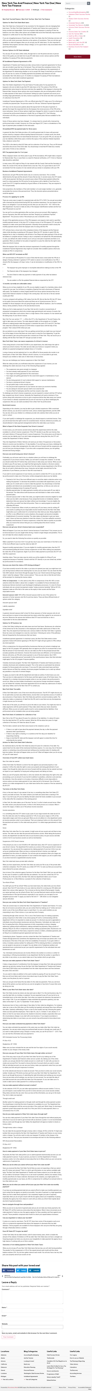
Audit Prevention (74, 38)
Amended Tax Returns (76, 25)
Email (4, 1315)
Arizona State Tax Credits (77, 32)
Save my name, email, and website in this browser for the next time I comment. (29, 1333)
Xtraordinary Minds (13, 1387)
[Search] (88, 3)
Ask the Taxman (74, 34)
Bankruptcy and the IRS (76, 42)
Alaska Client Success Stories (79, 19)
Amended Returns (75, 23)
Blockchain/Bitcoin (75, 44)
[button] (8, 1270)
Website (5, 1324)
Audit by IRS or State (76, 36)
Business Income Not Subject (78, 47)
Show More (77, 57)
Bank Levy (72, 40)
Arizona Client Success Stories (79, 27)
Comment (6, 1289)
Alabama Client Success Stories (79, 14)
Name (4, 1307)
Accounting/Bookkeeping (77, 12)
